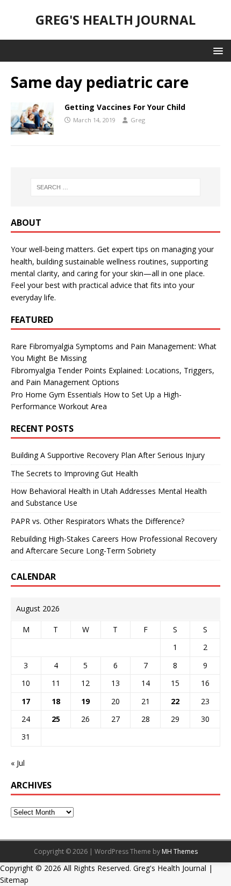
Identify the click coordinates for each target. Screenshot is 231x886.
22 (175, 701)
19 (85, 701)
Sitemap (14, 880)
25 (56, 719)
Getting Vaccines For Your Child (124, 107)
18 (56, 701)
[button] (216, 50)
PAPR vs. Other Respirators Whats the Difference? (97, 521)
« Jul (18, 763)
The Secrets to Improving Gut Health (74, 473)
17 (25, 701)
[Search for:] (115, 187)
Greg (138, 120)
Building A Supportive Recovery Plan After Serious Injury (108, 455)
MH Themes (180, 851)
